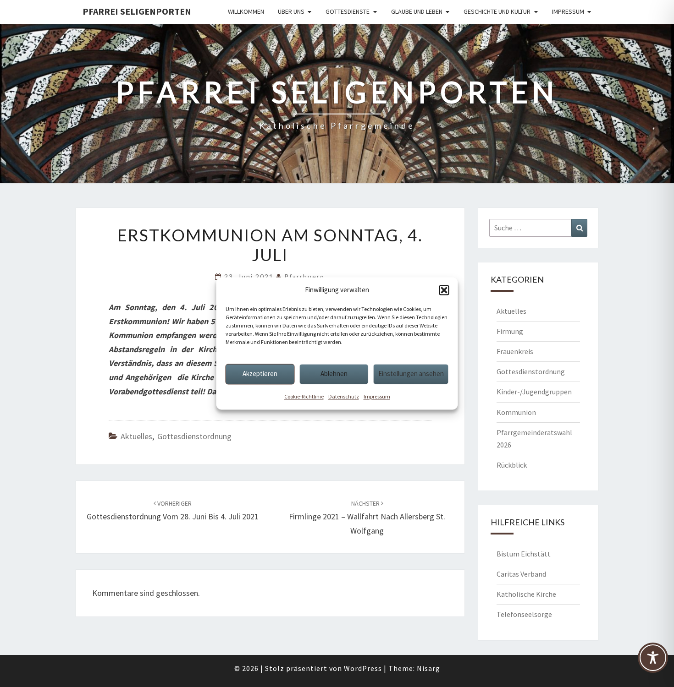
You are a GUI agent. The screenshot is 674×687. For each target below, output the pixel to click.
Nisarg (428, 668)
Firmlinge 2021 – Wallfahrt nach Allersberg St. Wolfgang (367, 517)
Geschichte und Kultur (497, 11)
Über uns (291, 11)
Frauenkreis (515, 351)
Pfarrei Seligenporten (137, 11)
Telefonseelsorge (524, 614)
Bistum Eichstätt (524, 553)
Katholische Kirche (526, 594)
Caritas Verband (521, 573)
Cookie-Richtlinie (304, 396)
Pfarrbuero (304, 276)
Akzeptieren (260, 373)
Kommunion (516, 412)
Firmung (510, 331)
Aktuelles (136, 436)
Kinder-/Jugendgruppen (534, 391)
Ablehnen (334, 373)
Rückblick (512, 464)
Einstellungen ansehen (411, 373)
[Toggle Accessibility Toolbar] (653, 661)
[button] (444, 289)
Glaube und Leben (416, 11)
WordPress (363, 668)
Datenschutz (343, 396)
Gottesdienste (348, 11)
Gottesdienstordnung (194, 436)
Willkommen (246, 11)
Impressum (377, 396)
